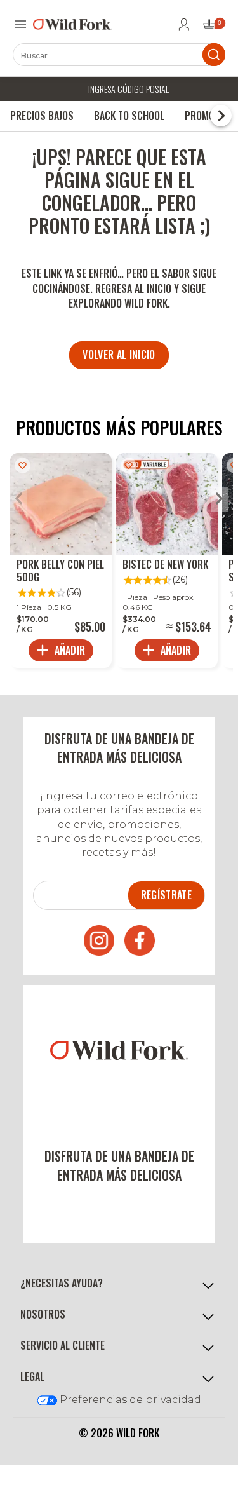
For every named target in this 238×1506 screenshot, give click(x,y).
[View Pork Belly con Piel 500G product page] (61, 560)
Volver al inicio (119, 354)
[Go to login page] (184, 24)
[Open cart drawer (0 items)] (213, 27)
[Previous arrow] (18, 499)
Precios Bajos (42, 115)
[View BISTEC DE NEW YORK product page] (167, 560)
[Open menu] (20, 24)
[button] (119, 1283)
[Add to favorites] (22, 465)
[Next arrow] (219, 499)
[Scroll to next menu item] (221, 115)
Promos (202, 115)
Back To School (129, 115)
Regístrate (166, 894)
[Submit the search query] (213, 54)
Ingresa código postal (128, 88)
